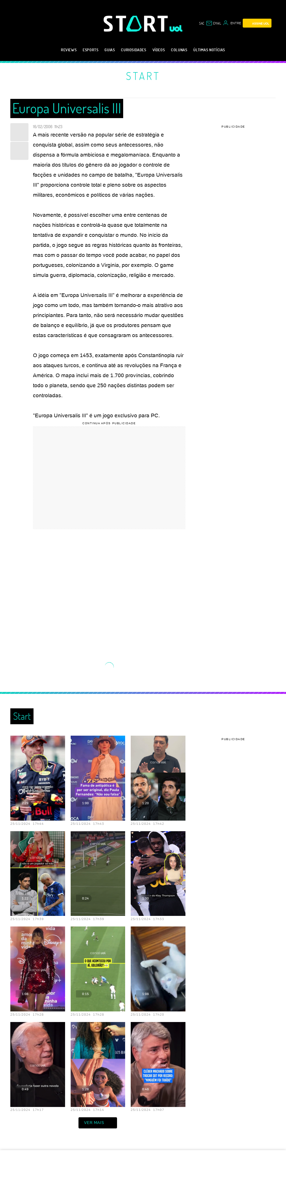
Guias (109, 49)
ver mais (94, 1122)
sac (201, 23)
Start (143, 76)
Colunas (179, 49)
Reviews (69, 49)
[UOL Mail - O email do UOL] (213, 23)
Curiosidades (133, 49)
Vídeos (158, 49)
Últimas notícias (209, 49)
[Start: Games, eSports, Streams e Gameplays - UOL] (137, 23)
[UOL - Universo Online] (176, 28)
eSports (90, 49)
